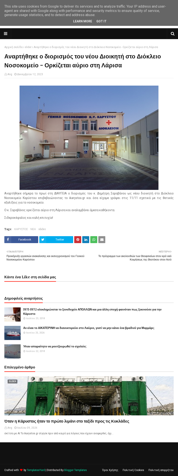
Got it (101, 21)
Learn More (82, 21)
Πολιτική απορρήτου (161, 470)
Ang (9, 74)
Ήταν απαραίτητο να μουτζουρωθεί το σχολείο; (54, 346)
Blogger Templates (75, 470)
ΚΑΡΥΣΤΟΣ (21, 229)
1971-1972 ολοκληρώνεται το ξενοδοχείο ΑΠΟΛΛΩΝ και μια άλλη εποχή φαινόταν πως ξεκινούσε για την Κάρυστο (92, 312)
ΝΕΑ (33, 229)
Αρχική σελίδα (13, 47)
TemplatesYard (36, 470)
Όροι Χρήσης (110, 470)
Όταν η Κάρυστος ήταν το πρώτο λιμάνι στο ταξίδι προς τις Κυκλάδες (66, 421)
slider (28, 47)
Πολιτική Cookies (133, 470)
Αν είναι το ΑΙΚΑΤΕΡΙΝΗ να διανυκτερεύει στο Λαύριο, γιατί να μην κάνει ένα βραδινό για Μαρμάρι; (88, 328)
